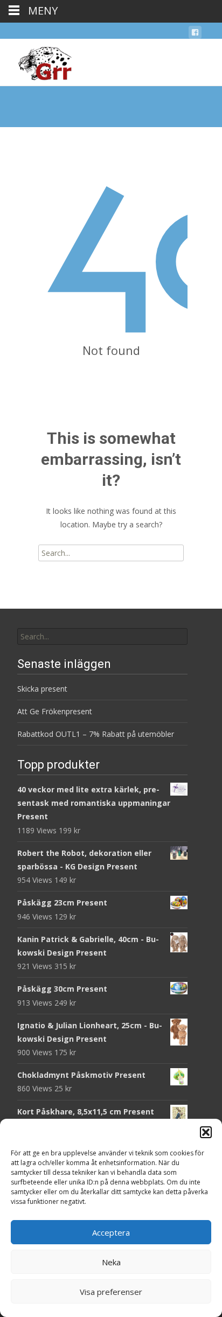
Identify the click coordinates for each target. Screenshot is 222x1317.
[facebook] (195, 34)
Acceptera (111, 1232)
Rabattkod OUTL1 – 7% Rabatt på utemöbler (95, 734)
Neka (111, 1262)
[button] (205, 1132)
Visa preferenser (111, 1291)
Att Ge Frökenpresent (54, 711)
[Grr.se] (36, 60)
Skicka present (42, 689)
